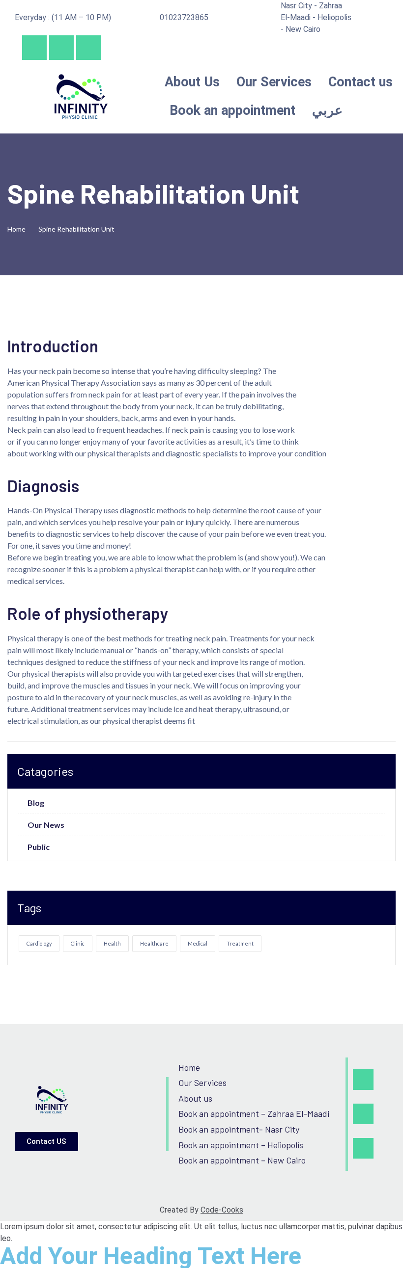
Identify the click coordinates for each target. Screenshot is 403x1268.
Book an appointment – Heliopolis (240, 1144)
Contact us (360, 82)
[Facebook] (34, 47)
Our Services (274, 82)
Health (112, 943)
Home (18, 229)
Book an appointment (232, 110)
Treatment (240, 943)
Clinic (78, 943)
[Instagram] (61, 47)
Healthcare (154, 943)
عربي (327, 110)
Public (39, 847)
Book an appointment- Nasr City (238, 1129)
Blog (36, 803)
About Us (192, 82)
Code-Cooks (222, 1210)
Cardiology (39, 943)
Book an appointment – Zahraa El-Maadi (253, 1113)
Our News (46, 825)
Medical (197, 943)
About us (195, 1098)
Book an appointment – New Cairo (242, 1160)
